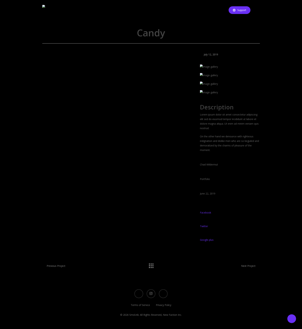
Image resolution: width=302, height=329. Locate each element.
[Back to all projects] (151, 264)
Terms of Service (140, 305)
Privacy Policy (163, 305)
